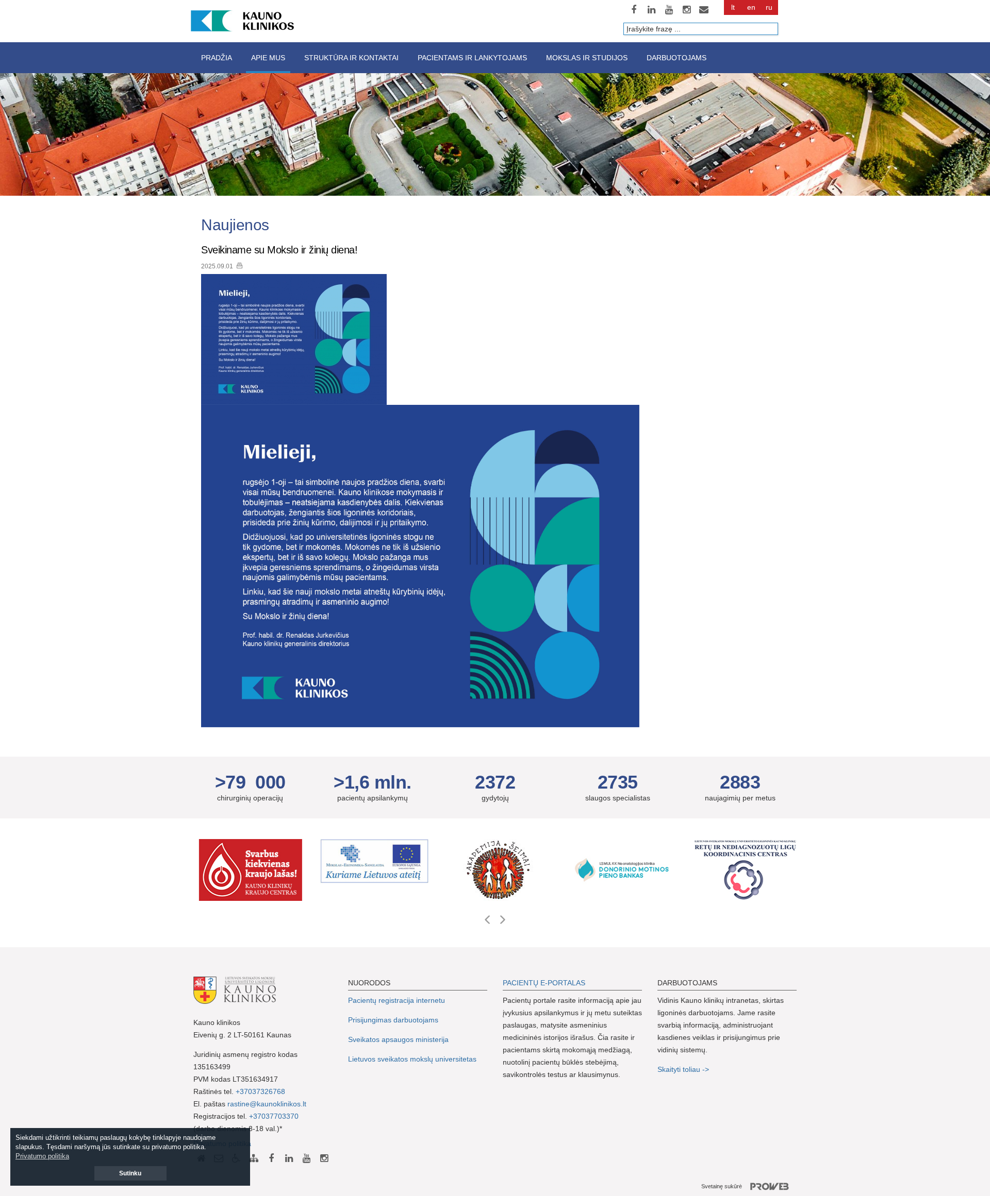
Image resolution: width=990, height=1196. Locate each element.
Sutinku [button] (130, 1173)
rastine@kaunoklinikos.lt (266, 1104)
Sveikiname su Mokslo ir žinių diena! (279, 249)
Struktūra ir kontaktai (351, 58)
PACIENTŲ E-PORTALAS (544, 983)
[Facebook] (633, 10)
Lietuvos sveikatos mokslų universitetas (412, 1059)
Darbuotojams (676, 58)
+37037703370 (274, 1116)
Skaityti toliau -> (684, 1069)
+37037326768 (260, 1091)
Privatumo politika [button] (42, 1156)
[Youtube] (668, 10)
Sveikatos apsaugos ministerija (398, 1039)
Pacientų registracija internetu (396, 1000)
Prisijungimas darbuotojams (393, 1020)
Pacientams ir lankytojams (472, 58)
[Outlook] (704, 10)
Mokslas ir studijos (587, 58)
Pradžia (216, 58)
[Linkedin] (651, 10)
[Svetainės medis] (253, 1158)
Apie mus (268, 58)
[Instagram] (686, 10)
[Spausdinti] (239, 265)
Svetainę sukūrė (721, 1186)
